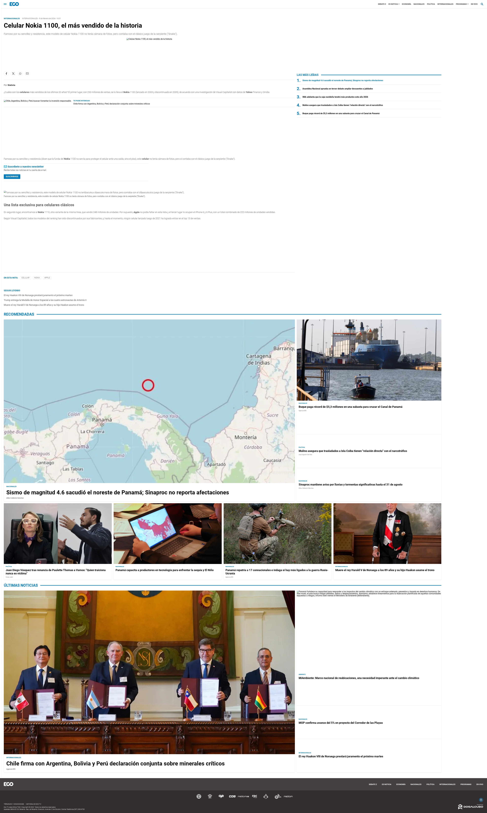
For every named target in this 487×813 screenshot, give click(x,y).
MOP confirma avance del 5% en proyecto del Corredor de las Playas (341, 722)
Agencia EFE (302, 410)
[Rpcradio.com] (254, 798)
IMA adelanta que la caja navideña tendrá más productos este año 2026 (335, 97)
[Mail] (27, 73)
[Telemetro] (198, 798)
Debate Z (382, 4)
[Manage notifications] (481, 800)
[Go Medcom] (243, 798)
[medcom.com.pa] (288, 798)
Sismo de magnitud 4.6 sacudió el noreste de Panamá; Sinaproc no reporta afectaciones (342, 80)
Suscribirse (12, 176)
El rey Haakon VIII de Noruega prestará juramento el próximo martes (38, 295)
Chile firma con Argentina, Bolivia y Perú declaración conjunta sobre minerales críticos (111, 104)
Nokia (37, 278)
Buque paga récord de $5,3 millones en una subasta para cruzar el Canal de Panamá (341, 113)
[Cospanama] (232, 798)
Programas (461, 4)
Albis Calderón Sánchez (15, 498)
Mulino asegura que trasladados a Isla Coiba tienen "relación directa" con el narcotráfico (342, 105)
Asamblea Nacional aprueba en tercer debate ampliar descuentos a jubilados (337, 88)
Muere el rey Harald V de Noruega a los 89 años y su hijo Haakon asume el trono (44, 305)
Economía (406, 4)
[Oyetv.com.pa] (221, 798)
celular (25, 278)
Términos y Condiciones (14, 804)
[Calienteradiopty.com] (265, 798)
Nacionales (419, 4)
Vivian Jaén (9, 577)
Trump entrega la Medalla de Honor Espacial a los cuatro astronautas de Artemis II (45, 300)
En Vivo (474, 4)
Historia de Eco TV (33, 804)
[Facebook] (6, 73)
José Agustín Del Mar (305, 454)
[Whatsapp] (20, 73)
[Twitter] (13, 73)
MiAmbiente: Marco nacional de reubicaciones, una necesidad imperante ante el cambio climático (359, 678)
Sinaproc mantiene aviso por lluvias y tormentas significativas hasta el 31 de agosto (350, 484)
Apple (47, 278)
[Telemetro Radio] (277, 798)
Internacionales (445, 4)
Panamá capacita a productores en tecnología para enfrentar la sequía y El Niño (165, 570)
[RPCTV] (210, 798)
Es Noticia (393, 4)
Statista (11, 85)
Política (431, 4)
